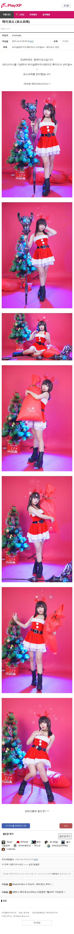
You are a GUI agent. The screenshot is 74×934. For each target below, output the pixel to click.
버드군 (37, 845)
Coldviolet (10, 849)
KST (32, 41)
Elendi (9, 842)
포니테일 (53, 842)
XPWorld (24, 842)
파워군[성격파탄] (59, 845)
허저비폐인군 (24, 845)
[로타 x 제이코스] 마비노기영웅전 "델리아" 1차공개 (37, 892)
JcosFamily (16, 35)
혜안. (38, 842)
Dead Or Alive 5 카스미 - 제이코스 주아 (31, 884)
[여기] (54, 874)
